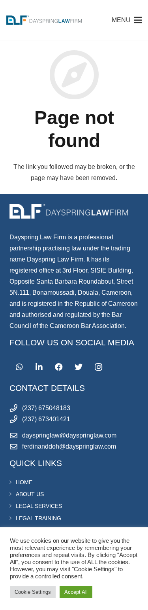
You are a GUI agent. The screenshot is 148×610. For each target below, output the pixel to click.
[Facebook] (59, 367)
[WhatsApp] (19, 367)
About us (30, 494)
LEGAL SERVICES (39, 506)
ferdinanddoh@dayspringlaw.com (69, 446)
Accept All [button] (76, 592)
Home (24, 482)
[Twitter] (78, 367)
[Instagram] (98, 367)
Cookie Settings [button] (33, 592)
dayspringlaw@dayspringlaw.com (69, 435)
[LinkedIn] (39, 367)
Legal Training (38, 518)
